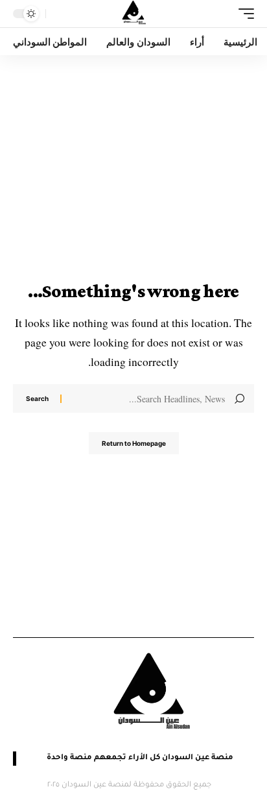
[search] (58, 14)
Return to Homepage (134, 443)
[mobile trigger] (243, 13)
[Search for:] (148, 398)
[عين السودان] (133, 13)
